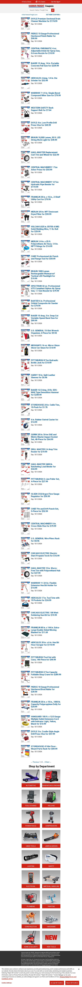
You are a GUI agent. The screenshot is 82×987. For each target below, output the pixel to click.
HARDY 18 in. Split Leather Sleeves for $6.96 (43, 376)
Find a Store (27, 2)
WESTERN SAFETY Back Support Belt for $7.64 (42, 109)
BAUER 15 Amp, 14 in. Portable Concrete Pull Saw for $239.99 (45, 64)
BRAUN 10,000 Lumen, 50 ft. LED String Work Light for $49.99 (45, 138)
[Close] (79, 969)
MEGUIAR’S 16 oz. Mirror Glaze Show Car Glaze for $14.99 (45, 346)
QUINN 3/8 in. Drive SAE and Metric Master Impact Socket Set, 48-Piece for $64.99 (44, 437)
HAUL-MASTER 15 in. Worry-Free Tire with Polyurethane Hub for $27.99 (45, 570)
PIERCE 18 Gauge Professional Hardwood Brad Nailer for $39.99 (45, 689)
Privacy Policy (64, 977)
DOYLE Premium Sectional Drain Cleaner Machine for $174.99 (45, 20)
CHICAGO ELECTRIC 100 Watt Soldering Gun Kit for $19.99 (44, 613)
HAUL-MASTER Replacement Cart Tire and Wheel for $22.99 (45, 153)
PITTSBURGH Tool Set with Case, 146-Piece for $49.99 (43, 658)
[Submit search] (52, 10)
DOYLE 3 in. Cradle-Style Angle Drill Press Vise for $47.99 (45, 732)
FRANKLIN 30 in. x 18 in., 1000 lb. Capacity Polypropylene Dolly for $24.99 (46, 704)
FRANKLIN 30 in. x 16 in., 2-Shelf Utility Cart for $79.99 (45, 198)
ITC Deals (41, 2)
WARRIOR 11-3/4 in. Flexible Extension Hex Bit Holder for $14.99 (44, 585)
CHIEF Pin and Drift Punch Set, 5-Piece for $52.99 (45, 510)
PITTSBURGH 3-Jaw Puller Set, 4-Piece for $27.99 (45, 480)
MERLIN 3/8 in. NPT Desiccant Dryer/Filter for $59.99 (44, 213)
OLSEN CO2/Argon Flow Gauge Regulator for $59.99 (45, 495)
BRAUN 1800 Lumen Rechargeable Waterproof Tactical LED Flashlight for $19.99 (43, 275)
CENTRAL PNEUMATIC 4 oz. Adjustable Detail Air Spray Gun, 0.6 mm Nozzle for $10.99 (45, 50)
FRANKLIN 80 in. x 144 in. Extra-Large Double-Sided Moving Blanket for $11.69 (45, 630)
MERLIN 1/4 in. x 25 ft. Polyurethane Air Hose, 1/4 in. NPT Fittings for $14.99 (44, 243)
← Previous (35, 762)
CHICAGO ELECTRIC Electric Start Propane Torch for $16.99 (45, 554)
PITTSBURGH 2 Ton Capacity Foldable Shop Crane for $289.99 (46, 673)
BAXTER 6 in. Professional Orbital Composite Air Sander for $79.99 (44, 303)
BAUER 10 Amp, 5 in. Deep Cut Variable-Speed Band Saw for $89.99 (44, 318)
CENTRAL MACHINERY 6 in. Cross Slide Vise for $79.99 (43, 524)
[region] (41, 976)
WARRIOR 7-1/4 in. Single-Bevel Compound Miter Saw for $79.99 (46, 94)
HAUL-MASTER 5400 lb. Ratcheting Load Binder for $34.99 (43, 466)
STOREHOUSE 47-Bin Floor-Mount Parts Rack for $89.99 (44, 747)
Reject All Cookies (72, 983)
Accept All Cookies (57, 983)
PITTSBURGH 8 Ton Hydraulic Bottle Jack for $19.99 (44, 361)
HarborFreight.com (46, 964)
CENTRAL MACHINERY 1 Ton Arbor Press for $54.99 (44, 168)
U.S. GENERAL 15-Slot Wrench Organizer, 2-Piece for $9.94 (45, 331)
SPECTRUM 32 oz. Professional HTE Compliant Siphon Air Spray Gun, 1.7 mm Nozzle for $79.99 (45, 288)
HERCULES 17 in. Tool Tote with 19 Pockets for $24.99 (45, 599)
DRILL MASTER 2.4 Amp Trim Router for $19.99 (44, 450)
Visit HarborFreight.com (30, 14)
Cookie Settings (7, 982)
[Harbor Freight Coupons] (41, 6)
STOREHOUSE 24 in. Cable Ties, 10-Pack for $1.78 (45, 406)
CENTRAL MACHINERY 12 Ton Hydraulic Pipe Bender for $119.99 (44, 184)
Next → (48, 762)
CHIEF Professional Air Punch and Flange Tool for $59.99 (44, 257)
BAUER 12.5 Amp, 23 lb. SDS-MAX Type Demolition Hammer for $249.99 (45, 392)
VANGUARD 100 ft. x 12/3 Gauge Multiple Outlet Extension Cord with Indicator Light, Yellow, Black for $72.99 (45, 720)
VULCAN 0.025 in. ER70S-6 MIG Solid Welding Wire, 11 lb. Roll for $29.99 (45, 229)
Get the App (55, 2)
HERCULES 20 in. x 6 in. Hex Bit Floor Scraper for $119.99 (45, 643)
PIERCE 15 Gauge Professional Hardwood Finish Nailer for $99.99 (45, 36)
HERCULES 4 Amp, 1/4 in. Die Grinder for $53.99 (44, 79)
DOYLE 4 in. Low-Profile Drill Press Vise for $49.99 (44, 123)
